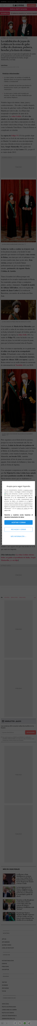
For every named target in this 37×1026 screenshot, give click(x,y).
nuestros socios (28, 490)
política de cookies (22, 508)
